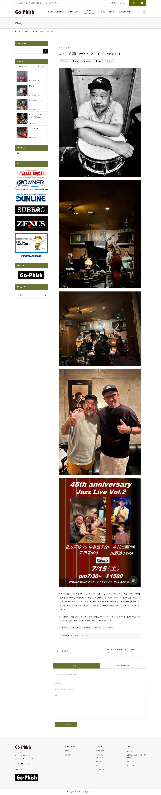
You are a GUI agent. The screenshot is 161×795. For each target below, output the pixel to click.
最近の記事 (23, 66)
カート (138, 3)
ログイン (123, 3)
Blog (68, 47)
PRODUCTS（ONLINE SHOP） (89, 12)
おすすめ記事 (39, 66)
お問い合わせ (130, 765)
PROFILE (60, 12)
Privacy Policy (130, 761)
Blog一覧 (98, 761)
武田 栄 (70, 636)
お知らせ (129, 751)
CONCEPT (68, 755)
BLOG (103, 12)
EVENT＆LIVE (73, 12)
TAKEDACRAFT (124, 12)
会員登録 (113, 3)
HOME (50, 12)
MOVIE (111, 12)
